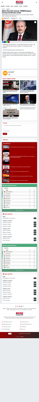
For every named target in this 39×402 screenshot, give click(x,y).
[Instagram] (18, 306)
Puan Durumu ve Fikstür (7, 326)
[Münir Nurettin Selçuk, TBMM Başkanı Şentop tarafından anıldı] (19, 30)
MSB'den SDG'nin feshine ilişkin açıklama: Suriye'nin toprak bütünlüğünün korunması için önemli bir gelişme (10, 118)
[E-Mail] (9, 74)
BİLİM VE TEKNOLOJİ (32, 308)
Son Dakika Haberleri (6, 329)
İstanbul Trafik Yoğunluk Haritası (26, 324)
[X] (16, 306)
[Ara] (36, 2)
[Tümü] (35, 139)
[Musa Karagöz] (5, 73)
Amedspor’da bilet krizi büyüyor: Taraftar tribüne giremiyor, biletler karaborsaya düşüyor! (10, 91)
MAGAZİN (16, 6)
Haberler (3, 9)
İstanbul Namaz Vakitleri (7, 324)
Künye (20, 309)
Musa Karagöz (11, 72)
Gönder (4, 133)
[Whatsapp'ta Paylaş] (7, 42)
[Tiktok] (21, 306)
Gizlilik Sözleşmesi (13, 309)
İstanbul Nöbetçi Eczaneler (7, 321)
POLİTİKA (7, 6)
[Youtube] (19, 306)
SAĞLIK (24, 308)
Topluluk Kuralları (24, 309)
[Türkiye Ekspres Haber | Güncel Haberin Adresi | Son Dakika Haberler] (19, 2)
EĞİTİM (8, 309)
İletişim (17, 309)
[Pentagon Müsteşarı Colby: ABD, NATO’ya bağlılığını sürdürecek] (11, 98)
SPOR (12, 6)
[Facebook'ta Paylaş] (3, 42)
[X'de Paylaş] (5, 42)
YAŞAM (27, 308)
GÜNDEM (3, 6)
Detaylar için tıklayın (19, 210)
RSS (10, 333)
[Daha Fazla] (9, 42)
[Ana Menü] (2, 2)
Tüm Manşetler (23, 326)
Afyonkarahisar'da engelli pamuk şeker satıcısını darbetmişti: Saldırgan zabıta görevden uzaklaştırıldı (27, 91)
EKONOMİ (25, 6)
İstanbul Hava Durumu (24, 321)
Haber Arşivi (23, 329)
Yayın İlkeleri (30, 309)
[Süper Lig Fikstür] (35, 214)
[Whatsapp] (23, 306)
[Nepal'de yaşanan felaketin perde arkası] (28, 107)
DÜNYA (20, 6)
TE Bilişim (22, 336)
